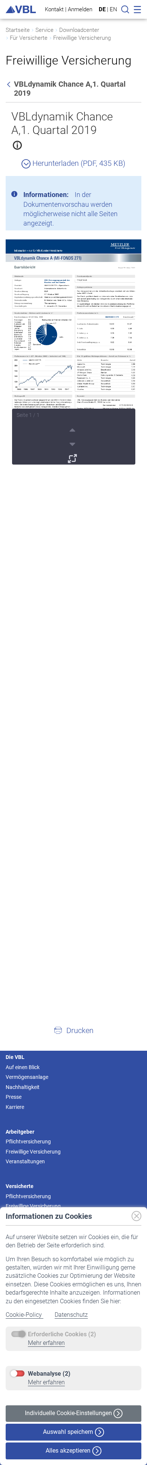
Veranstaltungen (25, 1161)
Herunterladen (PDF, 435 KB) (78, 163)
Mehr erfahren (46, 1342)
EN (113, 9)
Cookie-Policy (24, 1314)
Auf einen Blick (23, 1067)
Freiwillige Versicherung (82, 38)
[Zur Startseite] (21, 10)
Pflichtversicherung (28, 1142)
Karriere (15, 1107)
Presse (13, 1097)
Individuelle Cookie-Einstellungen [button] (69, 1413)
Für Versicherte (28, 38)
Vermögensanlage (27, 1077)
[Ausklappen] (73, 457)
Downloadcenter (79, 30)
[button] (73, 1030)
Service (44, 30)
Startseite (18, 30)
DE (102, 9)
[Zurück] (9, 84)
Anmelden (80, 9)
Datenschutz (71, 1314)
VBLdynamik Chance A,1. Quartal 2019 (62, 123)
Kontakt (54, 9)
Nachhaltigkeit (23, 1087)
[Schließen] (115, 185)
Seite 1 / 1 (28, 415)
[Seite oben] (73, 429)
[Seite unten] (73, 443)
